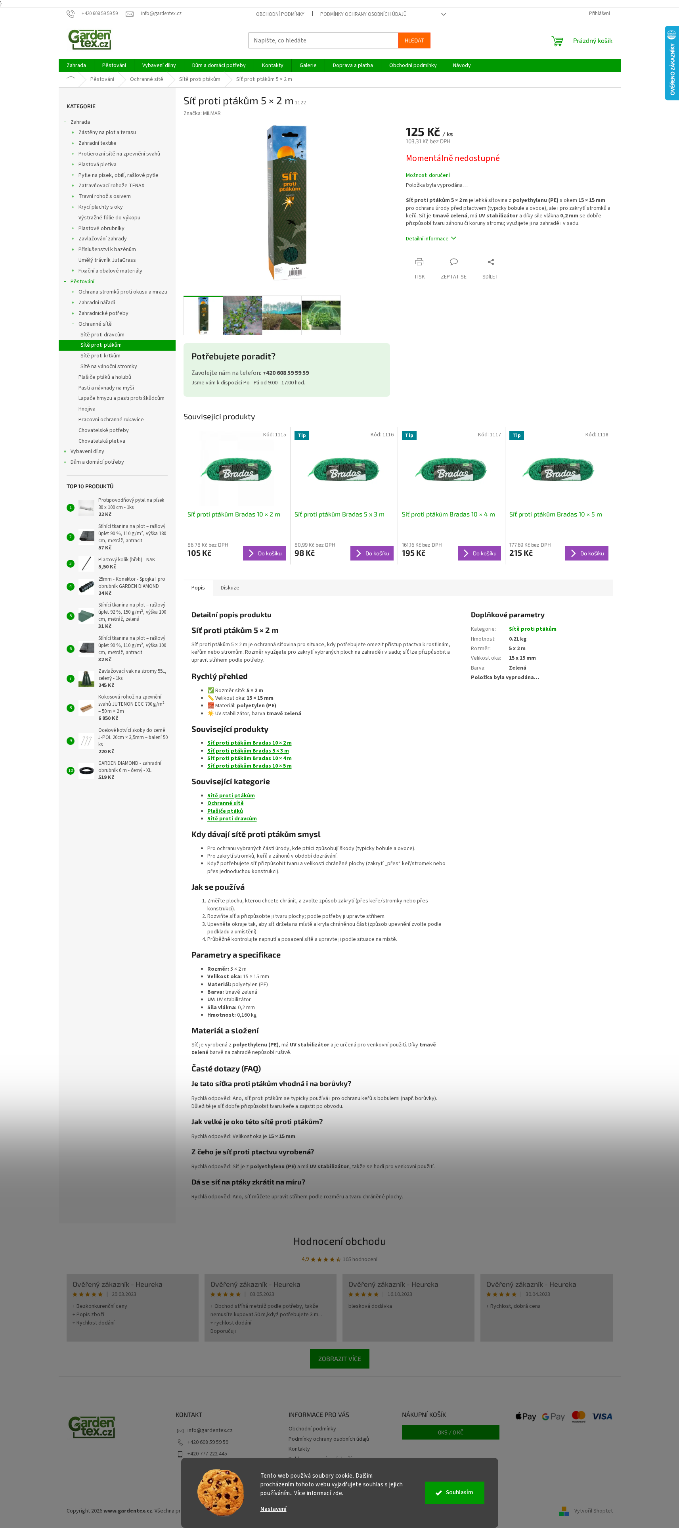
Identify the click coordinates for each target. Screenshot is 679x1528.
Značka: (202, 113)
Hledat (414, 40)
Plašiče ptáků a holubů (104, 377)
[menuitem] (76, 65)
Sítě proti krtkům (100, 356)
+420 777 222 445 (207, 1454)
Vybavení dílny (87, 451)
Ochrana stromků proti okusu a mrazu (122, 292)
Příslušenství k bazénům (107, 249)
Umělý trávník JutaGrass (107, 260)
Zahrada (80, 122)
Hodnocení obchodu (339, 1240)
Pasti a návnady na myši (106, 388)
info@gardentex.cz (210, 1430)
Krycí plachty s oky (100, 207)
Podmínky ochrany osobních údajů (363, 14)
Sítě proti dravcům (102, 335)
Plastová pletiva (97, 165)
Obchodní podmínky (280, 14)
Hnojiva (87, 409)
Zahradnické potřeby (103, 313)
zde (337, 1493)
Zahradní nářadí (96, 303)
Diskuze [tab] (230, 588)
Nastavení (273, 1509)
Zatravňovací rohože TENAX (111, 186)
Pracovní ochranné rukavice (111, 420)
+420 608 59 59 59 (207, 1442)
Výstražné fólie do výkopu (109, 218)
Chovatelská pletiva (101, 441)
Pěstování (82, 282)
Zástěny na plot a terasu (107, 132)
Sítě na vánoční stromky (108, 366)
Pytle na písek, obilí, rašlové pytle (118, 175)
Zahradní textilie (97, 143)
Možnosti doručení (428, 175)
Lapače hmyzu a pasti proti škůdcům (121, 398)
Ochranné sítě (95, 324)
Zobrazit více (339, 1358)
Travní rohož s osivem (104, 196)
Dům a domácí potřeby (97, 462)
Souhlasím (459, 1492)
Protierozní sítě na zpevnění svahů (119, 154)
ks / (450, 1432)
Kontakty (299, 1449)
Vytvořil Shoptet (593, 1511)
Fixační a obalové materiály (110, 271)
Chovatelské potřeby (103, 430)
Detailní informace (427, 239)
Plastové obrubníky (101, 228)
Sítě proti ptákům (101, 345)
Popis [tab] (198, 588)
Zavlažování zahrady (102, 239)
